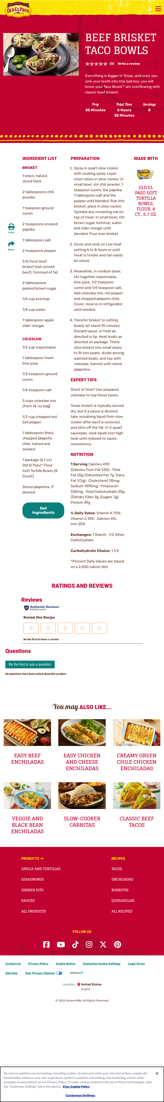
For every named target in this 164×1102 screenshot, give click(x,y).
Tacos (116, 869)
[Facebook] (46, 944)
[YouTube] (60, 944)
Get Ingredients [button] (43, 510)
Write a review (129, 64)
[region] (82, 1084)
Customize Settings (80, 1095)
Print (11, 232)
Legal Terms (136, 963)
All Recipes (121, 911)
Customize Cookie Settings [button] (101, 963)
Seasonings (32, 879)
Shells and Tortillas (41, 869)
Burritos (120, 890)
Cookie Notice (65, 963)
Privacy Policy (38, 963)
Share (11, 249)
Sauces (28, 901)
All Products (33, 911)
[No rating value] (97, 64)
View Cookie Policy (76, 1086)
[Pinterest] (118, 944)
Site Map (11, 973)
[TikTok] (75, 944)
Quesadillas (123, 901)
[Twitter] (103, 944)
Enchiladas (122, 879)
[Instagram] (89, 944)
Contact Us (13, 963)
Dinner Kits (32, 890)
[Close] (157, 1073)
